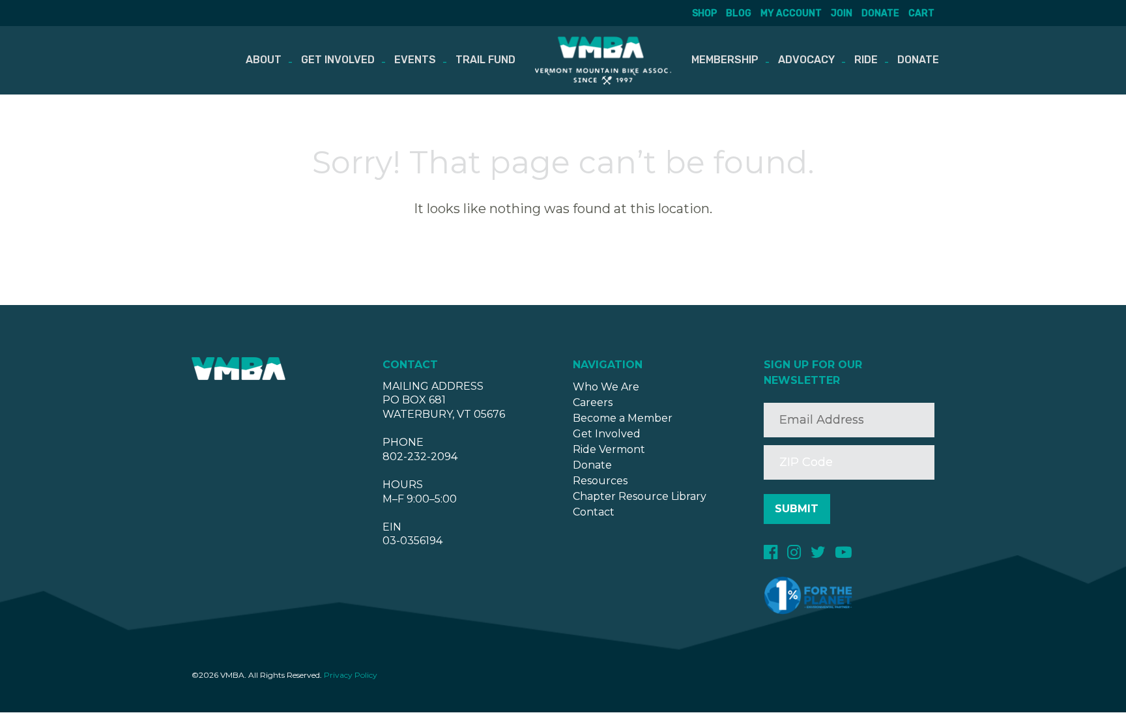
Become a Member (622, 418)
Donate (880, 13)
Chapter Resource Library (639, 496)
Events (415, 59)
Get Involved (338, 59)
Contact (593, 512)
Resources (600, 480)
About (264, 59)
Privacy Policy (350, 675)
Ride (866, 59)
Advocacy (806, 59)
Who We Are (606, 387)
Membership (724, 59)
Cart (921, 13)
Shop (704, 13)
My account (791, 13)
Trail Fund (485, 59)
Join (841, 13)
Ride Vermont (609, 449)
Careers (593, 402)
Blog (738, 13)
